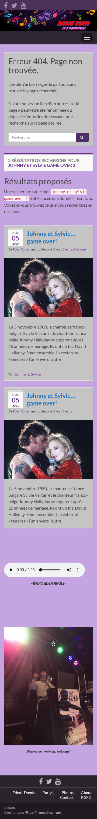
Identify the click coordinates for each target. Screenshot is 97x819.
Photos (68, 792)
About (86, 792)
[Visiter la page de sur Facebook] (6, 4)
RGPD (86, 797)
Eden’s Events (24, 792)
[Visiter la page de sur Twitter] (14, 4)
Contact (67, 797)
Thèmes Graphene (48, 812)
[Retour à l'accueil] (48, 20)
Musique (79, 249)
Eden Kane (20, 249)
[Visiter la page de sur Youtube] (23, 4)
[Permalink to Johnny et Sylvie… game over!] (48, 287)
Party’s (48, 792)
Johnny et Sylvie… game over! (51, 237)
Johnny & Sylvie (28, 374)
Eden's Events (62, 249)
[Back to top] (85, 807)
